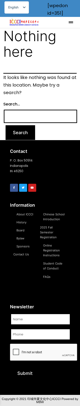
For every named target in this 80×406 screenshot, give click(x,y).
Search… (11, 104)
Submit (24, 373)
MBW (40, 402)
